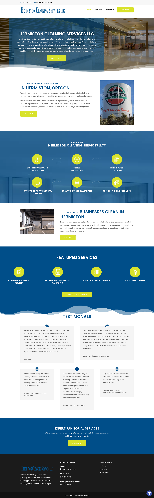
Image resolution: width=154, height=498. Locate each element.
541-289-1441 (27, 2)
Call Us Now (77, 443)
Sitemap (85, 495)
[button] (149, 493)
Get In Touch (56, 58)
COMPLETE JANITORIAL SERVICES (19, 281)
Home (90, 10)
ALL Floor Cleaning (135, 280)
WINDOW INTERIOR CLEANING (96, 280)
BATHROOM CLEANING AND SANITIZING (57, 281)
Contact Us (109, 10)
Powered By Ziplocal (73, 495)
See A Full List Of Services (77, 294)
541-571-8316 (65, 484)
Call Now (29, 114)
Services (98, 10)
